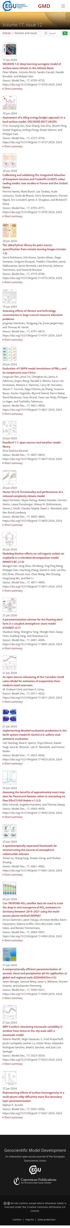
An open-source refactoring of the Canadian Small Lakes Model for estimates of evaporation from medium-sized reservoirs (33, 681)
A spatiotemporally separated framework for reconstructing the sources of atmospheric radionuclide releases (30, 850)
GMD (44, 5)
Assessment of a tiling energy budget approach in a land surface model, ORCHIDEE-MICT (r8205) (34, 119)
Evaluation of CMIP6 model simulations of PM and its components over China (34, 370)
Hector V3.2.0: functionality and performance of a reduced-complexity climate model (33, 494)
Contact (17, 1219)
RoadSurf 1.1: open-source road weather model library (31, 444)
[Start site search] (65, 33)
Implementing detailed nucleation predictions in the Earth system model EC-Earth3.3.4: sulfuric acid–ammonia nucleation (35, 734)
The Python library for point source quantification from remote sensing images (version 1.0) (34, 249)
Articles (7, 33)
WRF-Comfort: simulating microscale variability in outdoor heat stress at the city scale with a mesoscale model (33, 1031)
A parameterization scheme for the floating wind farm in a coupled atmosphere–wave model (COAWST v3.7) (32, 623)
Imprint (29, 1219)
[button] (46, 33)
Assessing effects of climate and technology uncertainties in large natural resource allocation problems (33, 315)
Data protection (46, 1219)
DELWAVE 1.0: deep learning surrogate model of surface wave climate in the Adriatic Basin (32, 66)
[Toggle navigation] (62, 6)
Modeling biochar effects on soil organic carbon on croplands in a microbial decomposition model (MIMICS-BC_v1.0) (33, 557)
